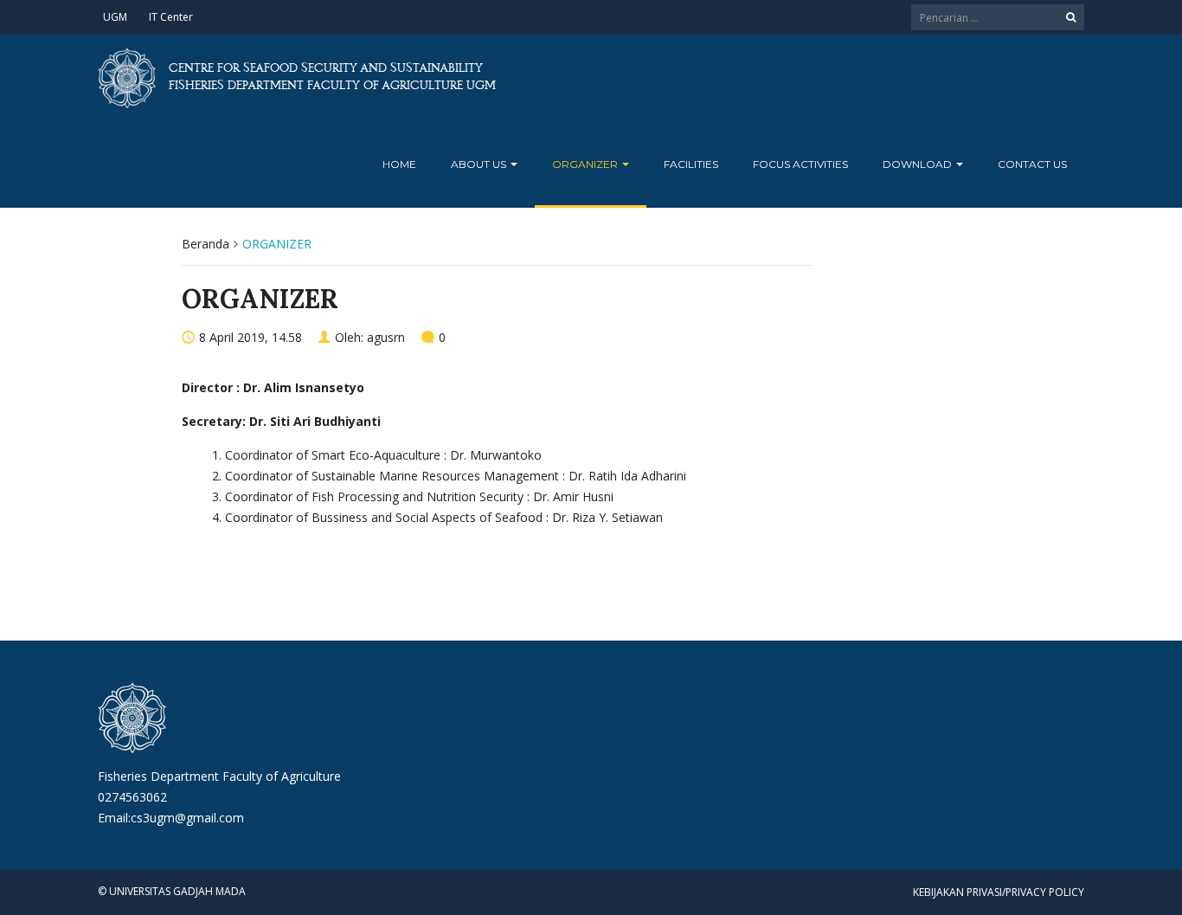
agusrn (386, 337)
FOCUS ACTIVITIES (800, 164)
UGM (115, 17)
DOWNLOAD (918, 164)
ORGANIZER (586, 164)
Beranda (205, 243)
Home (399, 164)
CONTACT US (1032, 164)
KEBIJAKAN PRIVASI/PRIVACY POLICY (998, 892)
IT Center (171, 17)
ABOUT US (480, 164)
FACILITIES (691, 164)
